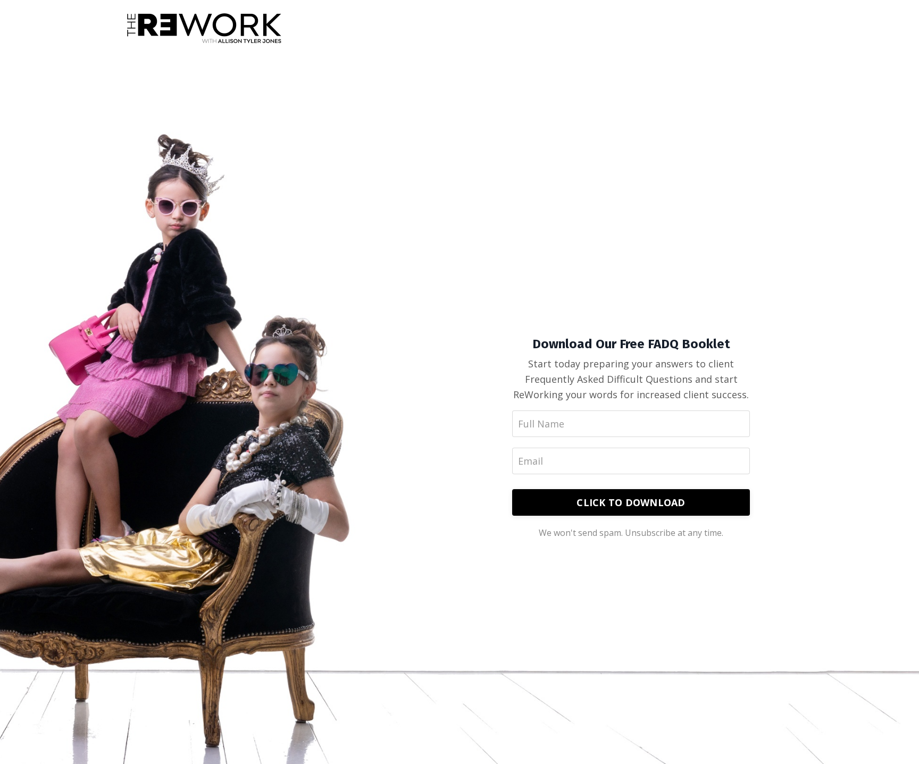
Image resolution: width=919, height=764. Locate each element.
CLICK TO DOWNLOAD (631, 502)
